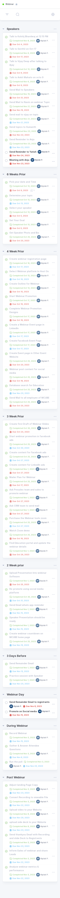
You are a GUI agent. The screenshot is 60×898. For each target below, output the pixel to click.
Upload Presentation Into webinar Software (27, 574)
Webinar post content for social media (27, 371)
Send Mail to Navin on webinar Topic (29, 102)
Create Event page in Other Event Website (27, 355)
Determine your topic (21, 195)
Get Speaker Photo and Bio (24, 232)
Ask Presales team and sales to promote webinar (26, 491)
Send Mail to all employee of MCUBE (29, 397)
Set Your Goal (17, 220)
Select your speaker (20, 208)
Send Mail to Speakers (21, 89)
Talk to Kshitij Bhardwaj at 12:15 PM (28, 36)
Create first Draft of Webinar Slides (29, 424)
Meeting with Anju (19, 160)
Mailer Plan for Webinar (22, 477)
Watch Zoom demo (19, 530)
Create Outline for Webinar (24, 283)
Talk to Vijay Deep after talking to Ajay (27, 63)
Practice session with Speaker (26, 675)
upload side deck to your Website (27, 822)
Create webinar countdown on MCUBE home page (26, 635)
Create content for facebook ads (27, 452)
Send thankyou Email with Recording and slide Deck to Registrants (29, 836)
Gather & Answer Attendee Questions (24, 747)
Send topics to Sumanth (22, 127)
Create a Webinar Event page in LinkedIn (26, 326)
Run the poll (15, 761)
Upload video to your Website (25, 809)
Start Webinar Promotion (23, 296)
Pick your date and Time (22, 181)
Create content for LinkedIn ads (27, 464)
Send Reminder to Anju (21, 139)
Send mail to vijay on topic (23, 114)
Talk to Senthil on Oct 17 (22, 48)
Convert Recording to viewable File (28, 797)
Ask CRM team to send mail (24, 505)
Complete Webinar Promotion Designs (25, 310)
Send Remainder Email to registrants (29, 702)
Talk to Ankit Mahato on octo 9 (26, 77)
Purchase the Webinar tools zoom (27, 518)
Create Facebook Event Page (25, 340)
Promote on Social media (23, 711)
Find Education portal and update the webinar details (29, 545)
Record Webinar (18, 733)
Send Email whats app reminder (26, 605)
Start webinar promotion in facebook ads (29, 438)
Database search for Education (26, 385)
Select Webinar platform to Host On (29, 271)
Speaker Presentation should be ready (27, 619)
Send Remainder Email (21, 663)
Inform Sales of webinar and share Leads (28, 852)
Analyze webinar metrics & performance (24, 868)
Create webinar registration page (27, 259)
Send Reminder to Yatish (22, 151)
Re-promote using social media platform (26, 591)
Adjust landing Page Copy (23, 785)
